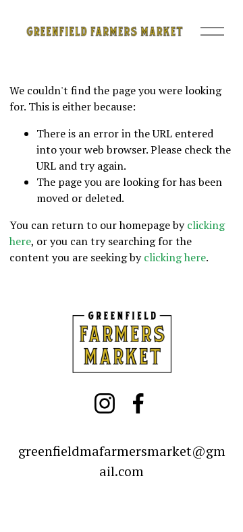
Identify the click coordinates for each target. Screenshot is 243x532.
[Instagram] (104, 403)
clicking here (175, 257)
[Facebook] (138, 403)
